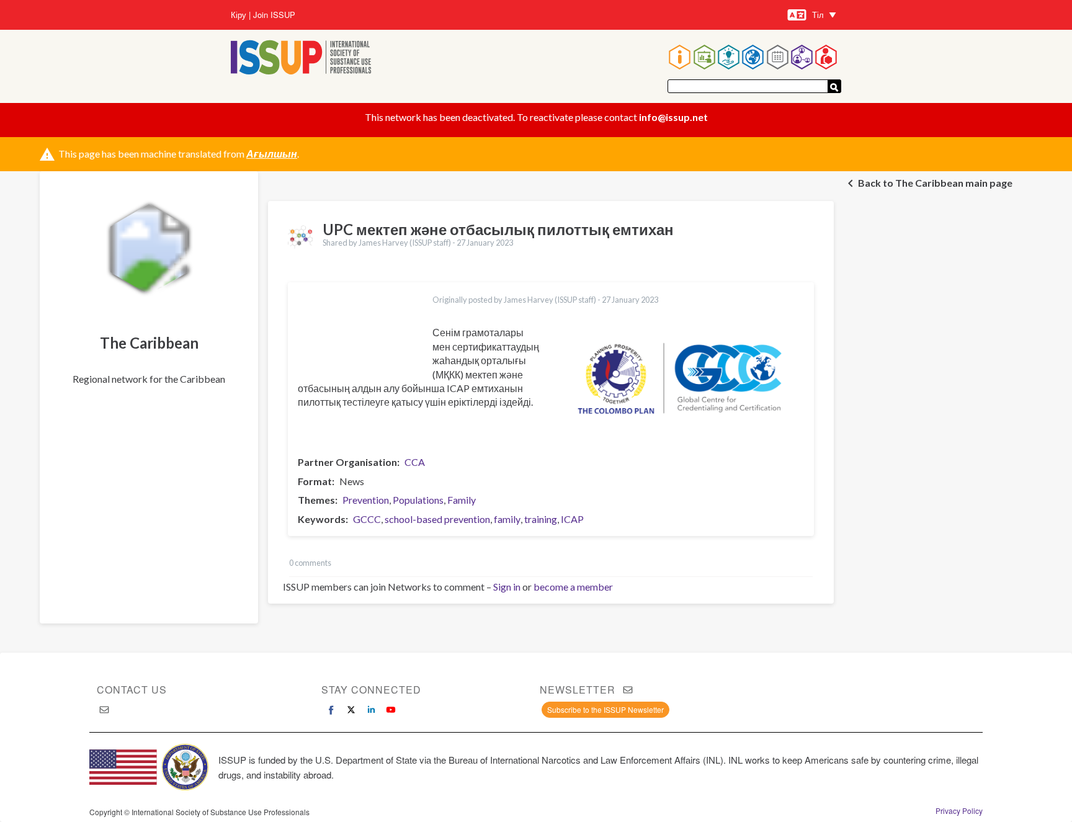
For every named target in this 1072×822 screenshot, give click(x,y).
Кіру (238, 15)
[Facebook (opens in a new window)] (331, 709)
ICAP (572, 519)
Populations (418, 500)
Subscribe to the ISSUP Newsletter (605, 709)
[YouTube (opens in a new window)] (390, 709)
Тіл (818, 14)
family (507, 519)
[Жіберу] (834, 86)
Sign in (506, 586)
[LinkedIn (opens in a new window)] (371, 709)
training (540, 519)
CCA (414, 462)
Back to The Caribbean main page (935, 183)
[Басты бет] (301, 59)
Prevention (365, 500)
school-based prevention (437, 519)
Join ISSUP (274, 15)
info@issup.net (673, 117)
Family (461, 500)
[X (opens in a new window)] (351, 709)
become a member (573, 586)
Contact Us (132, 689)
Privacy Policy (959, 811)
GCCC (367, 519)
